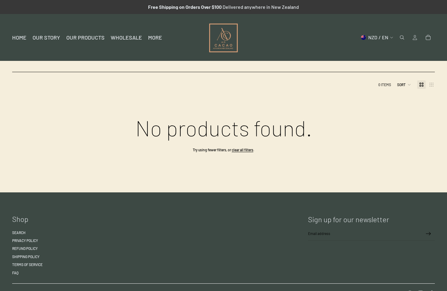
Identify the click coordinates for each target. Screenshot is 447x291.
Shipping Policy (26, 256)
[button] (404, 84)
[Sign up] (428, 233)
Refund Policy (25, 248)
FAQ (15, 273)
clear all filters (242, 150)
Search (19, 232)
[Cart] (428, 37)
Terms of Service (27, 264)
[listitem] (155, 37)
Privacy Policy (25, 240)
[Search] (402, 37)
